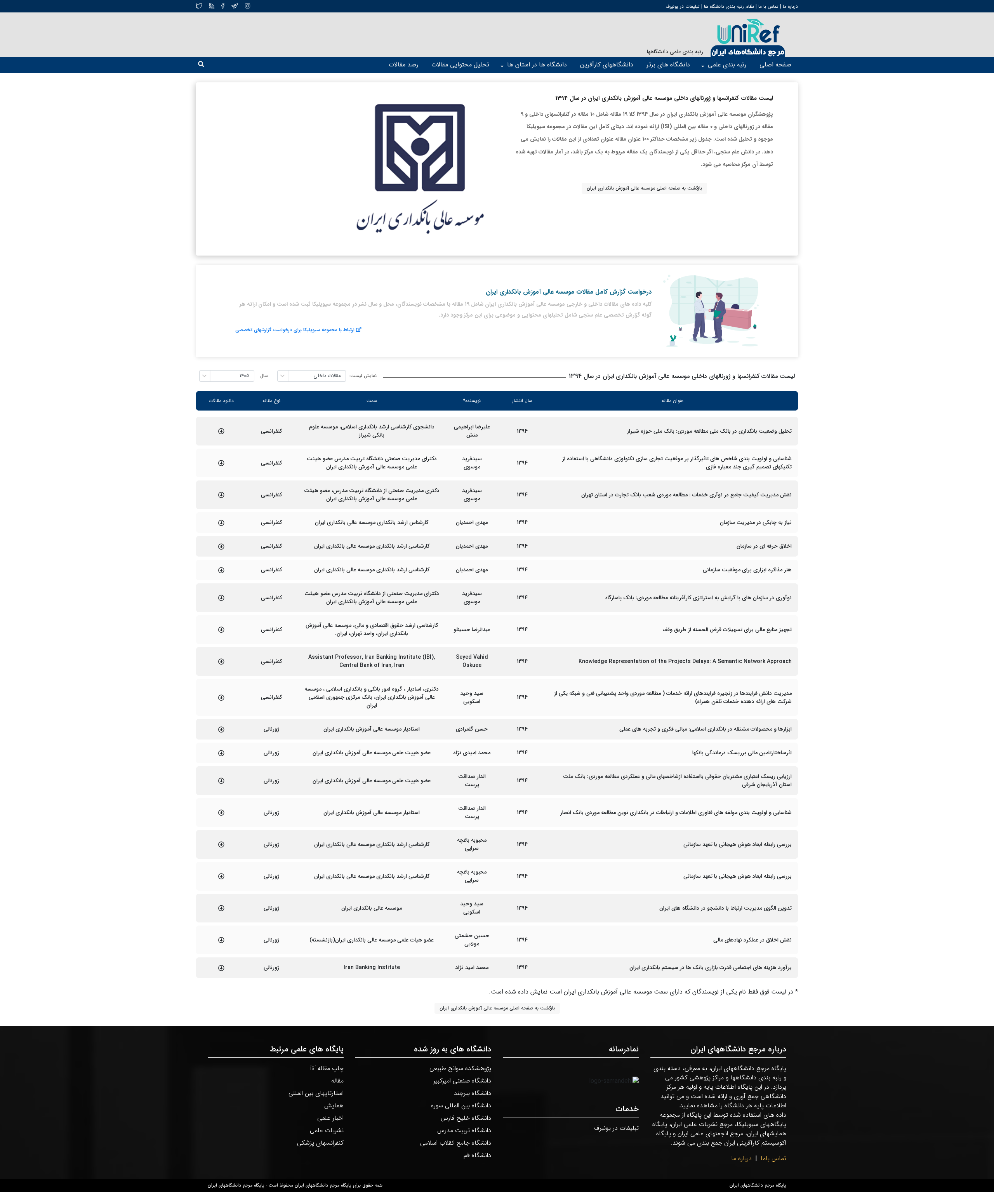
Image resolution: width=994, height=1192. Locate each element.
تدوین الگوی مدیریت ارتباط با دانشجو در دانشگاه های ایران (725, 908)
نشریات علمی (327, 1130)
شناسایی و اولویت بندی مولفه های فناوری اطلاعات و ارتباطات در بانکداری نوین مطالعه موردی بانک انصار (676, 813)
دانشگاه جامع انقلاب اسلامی (455, 1143)
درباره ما (789, 6)
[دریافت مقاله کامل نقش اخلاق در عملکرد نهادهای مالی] (221, 940)
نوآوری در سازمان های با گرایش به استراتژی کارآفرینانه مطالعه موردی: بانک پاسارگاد (698, 598)
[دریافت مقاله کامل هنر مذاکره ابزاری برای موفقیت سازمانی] (221, 570)
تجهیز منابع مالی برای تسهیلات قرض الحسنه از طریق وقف (727, 630)
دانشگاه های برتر (668, 65)
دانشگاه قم (477, 1155)
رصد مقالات (403, 65)
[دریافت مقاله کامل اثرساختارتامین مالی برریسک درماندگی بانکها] (221, 753)
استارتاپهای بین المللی (316, 1093)
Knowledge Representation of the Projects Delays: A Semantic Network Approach (685, 662)
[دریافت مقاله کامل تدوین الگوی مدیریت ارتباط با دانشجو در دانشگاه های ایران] (221, 908)
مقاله (337, 1081)
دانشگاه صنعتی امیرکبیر (462, 1081)
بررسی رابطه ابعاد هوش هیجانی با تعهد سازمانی (737, 844)
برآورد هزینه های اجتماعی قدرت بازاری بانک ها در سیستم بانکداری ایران (710, 968)
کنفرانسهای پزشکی (320, 1143)
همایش (334, 1105)
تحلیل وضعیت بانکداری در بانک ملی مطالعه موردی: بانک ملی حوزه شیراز (709, 431)
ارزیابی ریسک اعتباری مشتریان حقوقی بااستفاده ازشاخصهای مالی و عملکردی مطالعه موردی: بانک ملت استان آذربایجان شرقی (677, 781)
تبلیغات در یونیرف (683, 6)
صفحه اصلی (775, 65)
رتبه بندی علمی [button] (727, 65)
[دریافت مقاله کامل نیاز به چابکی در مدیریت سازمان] (221, 523)
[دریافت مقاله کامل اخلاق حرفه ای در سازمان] (221, 546)
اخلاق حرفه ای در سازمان (764, 546)
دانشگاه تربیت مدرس (464, 1130)
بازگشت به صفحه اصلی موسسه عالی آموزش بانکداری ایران (644, 188)
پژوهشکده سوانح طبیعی (460, 1068)
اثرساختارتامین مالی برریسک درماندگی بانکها (742, 753)
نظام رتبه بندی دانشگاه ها (729, 6)
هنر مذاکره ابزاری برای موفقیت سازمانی (747, 570)
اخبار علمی (330, 1118)
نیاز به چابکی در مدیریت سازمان (756, 523)
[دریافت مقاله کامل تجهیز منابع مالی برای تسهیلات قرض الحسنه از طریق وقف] (221, 629)
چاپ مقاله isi (327, 1068)
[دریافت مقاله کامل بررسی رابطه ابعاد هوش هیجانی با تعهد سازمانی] (221, 844)
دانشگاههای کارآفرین (606, 65)
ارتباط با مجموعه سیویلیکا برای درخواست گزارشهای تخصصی (295, 330)
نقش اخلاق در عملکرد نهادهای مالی (752, 940)
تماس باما (773, 1158)
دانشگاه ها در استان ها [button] (537, 65)
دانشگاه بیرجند (472, 1093)
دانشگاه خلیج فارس (466, 1118)
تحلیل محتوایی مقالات (460, 65)
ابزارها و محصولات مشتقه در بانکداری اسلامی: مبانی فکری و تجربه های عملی (705, 729)
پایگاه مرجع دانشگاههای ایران (758, 1185)
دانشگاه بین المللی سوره (461, 1105)
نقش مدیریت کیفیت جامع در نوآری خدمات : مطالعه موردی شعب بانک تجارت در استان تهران (686, 495)
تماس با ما (768, 6)
